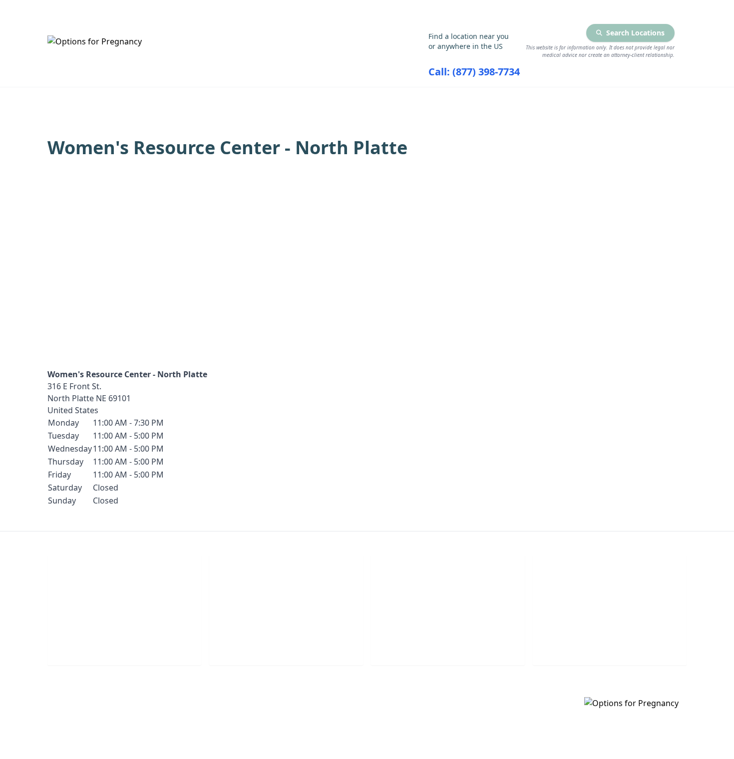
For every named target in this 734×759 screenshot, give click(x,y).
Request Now (448, 643)
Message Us (610, 643)
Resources (473, 100)
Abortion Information (344, 100)
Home (135, 100)
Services (220, 100)
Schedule (286, 643)
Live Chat (124, 643)
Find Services (581, 100)
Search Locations (635, 32)
